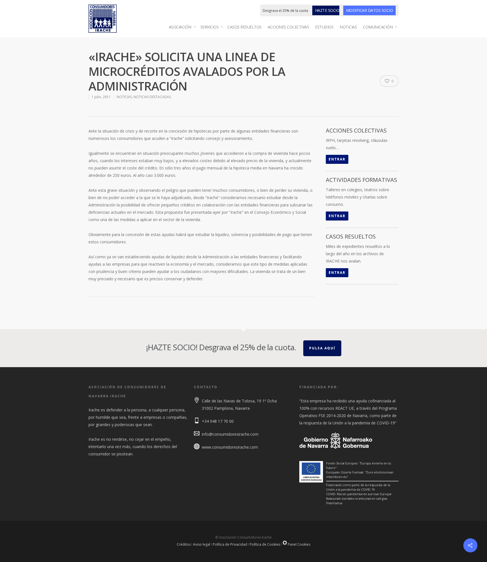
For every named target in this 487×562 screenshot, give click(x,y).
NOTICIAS (348, 27)
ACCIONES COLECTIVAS (288, 27)
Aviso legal (201, 544)
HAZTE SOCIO (327, 10)
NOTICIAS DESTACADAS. (153, 96)
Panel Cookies (298, 544)
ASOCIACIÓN (180, 27)
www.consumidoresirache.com (230, 447)
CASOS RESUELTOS (244, 27)
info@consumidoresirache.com (230, 434)
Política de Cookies (265, 544)
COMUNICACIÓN (378, 27)
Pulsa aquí (322, 348)
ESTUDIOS (324, 27)
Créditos (184, 544)
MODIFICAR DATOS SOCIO (369, 10)
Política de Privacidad (230, 544)
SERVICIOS (209, 27)
